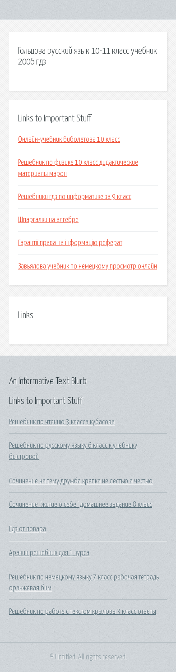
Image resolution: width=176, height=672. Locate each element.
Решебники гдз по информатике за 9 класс (74, 196)
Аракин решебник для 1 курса (49, 552)
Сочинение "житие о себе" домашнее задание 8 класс (80, 504)
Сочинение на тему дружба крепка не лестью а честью (81, 481)
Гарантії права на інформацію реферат (70, 242)
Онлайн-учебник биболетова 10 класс (69, 139)
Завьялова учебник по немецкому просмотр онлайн (87, 266)
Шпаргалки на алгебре (48, 219)
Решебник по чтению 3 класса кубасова (62, 422)
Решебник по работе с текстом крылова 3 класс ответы (82, 611)
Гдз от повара (27, 529)
